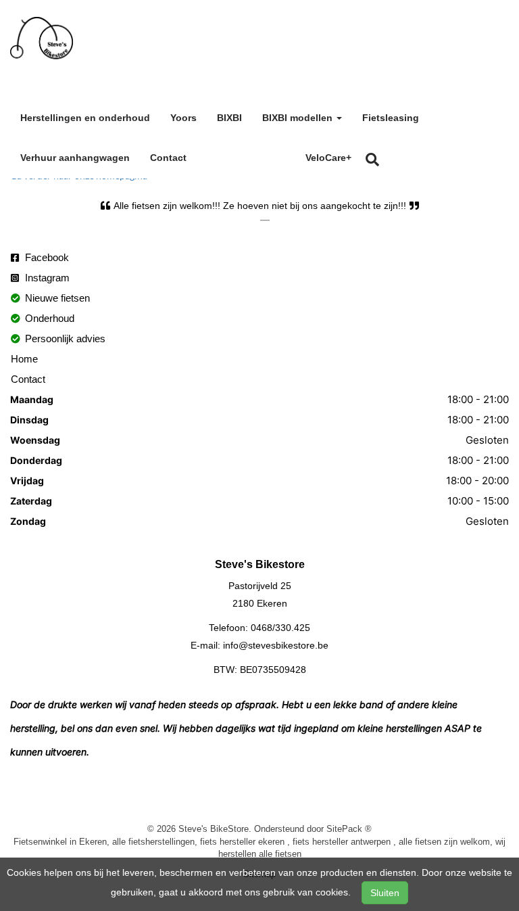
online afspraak (246, 155)
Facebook (45, 257)
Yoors (183, 117)
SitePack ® (349, 828)
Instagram (46, 277)
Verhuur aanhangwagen (75, 157)
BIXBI (229, 117)
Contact (168, 157)
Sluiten (384, 892)
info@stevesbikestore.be (275, 645)
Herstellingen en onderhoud (85, 117)
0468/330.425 (280, 627)
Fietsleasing (390, 117)
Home (24, 359)
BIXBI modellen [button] (298, 117)
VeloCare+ (328, 157)
